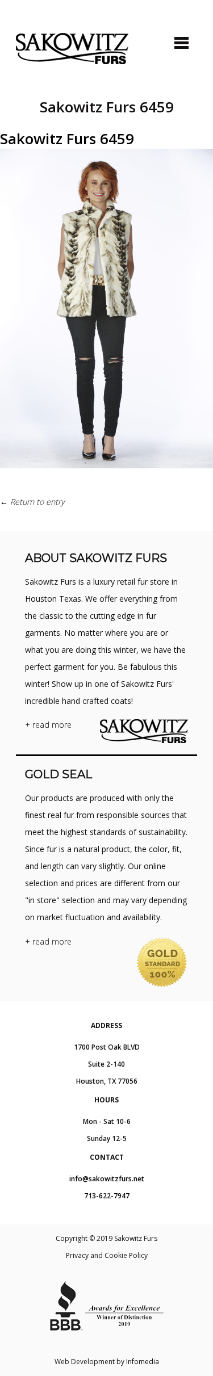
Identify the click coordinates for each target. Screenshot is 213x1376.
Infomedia (142, 1361)
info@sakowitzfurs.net (106, 1179)
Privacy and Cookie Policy (107, 1255)
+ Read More (48, 724)
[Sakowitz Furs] (72, 48)
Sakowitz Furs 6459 (67, 138)
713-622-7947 (107, 1196)
